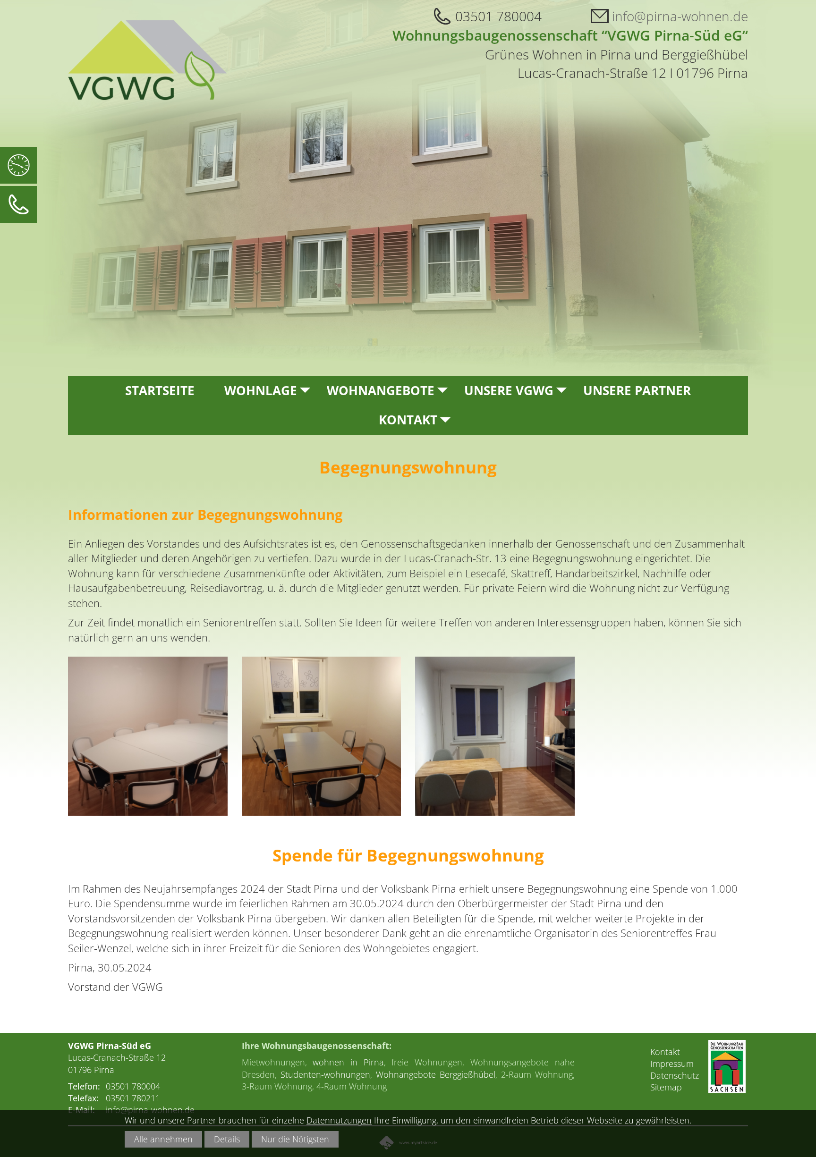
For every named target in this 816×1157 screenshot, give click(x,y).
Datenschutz (674, 1075)
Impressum (672, 1063)
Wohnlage (260, 390)
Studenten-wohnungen (325, 1074)
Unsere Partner (637, 390)
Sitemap (666, 1087)
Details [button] (227, 1139)
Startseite (160, 390)
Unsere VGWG (508, 390)
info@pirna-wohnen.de (680, 16)
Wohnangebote (380, 390)
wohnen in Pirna (348, 1062)
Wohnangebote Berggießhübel (435, 1074)
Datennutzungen (339, 1120)
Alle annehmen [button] (163, 1139)
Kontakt (408, 419)
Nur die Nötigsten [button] (295, 1139)
